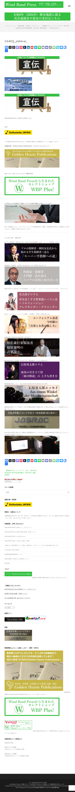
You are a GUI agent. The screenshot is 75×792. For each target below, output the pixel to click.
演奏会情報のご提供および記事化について (17, 559)
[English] (9, 479)
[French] (12, 479)
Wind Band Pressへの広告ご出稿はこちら (18, 118)
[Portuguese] (18, 479)
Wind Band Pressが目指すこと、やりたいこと (18, 527)
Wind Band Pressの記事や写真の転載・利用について (20, 532)
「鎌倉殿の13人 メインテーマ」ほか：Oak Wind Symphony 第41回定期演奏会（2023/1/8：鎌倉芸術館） (20, 473)
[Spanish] (22, 479)
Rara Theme (40, 787)
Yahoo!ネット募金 (11, 753)
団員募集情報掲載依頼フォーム (13, 554)
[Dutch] (7, 479)
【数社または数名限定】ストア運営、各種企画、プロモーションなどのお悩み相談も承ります (31, 545)
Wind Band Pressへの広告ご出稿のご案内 (17, 541)
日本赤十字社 (9, 742)
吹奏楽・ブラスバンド (32, 26)
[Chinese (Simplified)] (5, 479)
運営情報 (7, 563)
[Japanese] (17, 479)
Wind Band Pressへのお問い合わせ (15, 536)
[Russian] (20, 479)
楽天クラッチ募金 (10, 747)
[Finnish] (10, 479)
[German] (13, 479)
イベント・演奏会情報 (17, 26)
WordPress (55, 787)
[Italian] (15, 479)
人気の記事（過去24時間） (12, 550)
